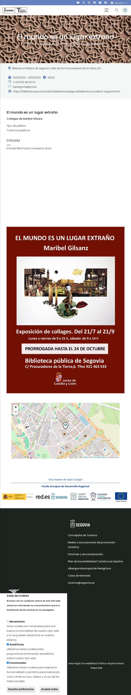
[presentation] (78, 2)
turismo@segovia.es (81, 583)
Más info (12, 614)
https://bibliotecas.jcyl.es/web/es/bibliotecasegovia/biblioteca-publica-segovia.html (66, 91)
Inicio (30, 44)
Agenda (43, 44)
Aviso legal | (75, 663)
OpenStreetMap (99, 457)
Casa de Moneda (79, 575)
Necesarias (17, 621)
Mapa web (96, 667)
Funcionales (17, 663)
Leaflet (84, 457)
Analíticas (16, 644)
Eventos (57, 44)
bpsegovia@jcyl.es (24, 87)
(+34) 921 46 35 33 (23, 82)
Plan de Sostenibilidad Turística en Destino (95, 561)
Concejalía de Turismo (82, 535)
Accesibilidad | (90, 663)
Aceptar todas (49, 689)
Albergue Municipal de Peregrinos (89, 568)
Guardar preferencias (21, 689)
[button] (65, 426)
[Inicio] (14, 10)
